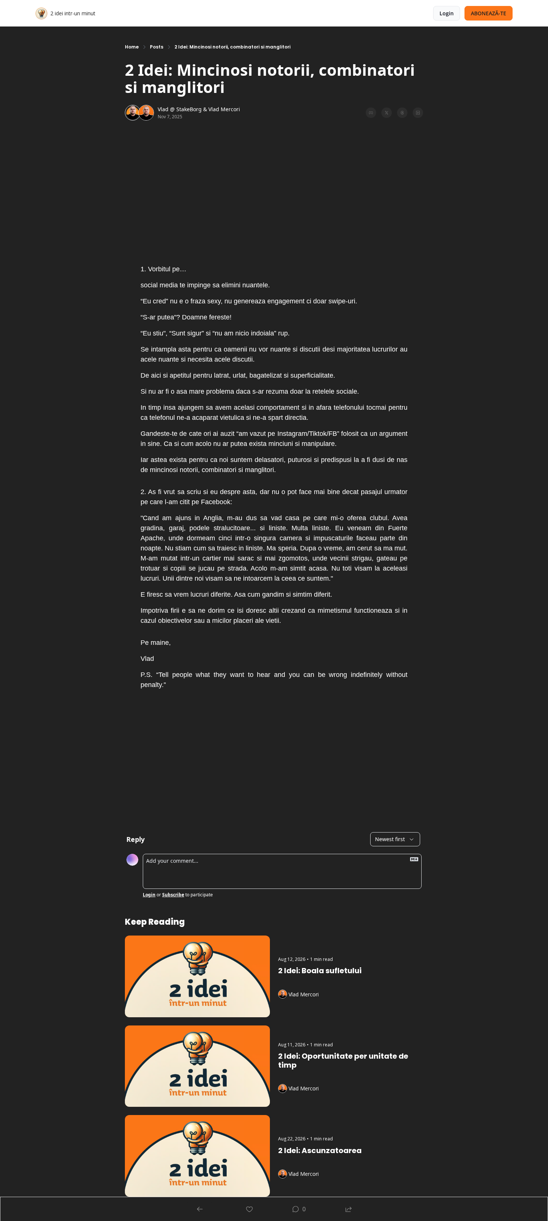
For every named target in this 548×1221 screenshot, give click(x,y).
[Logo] (41, 13)
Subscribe (173, 895)
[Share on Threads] (402, 112)
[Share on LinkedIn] (418, 112)
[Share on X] (386, 112)
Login (149, 895)
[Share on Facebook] (371, 112)
